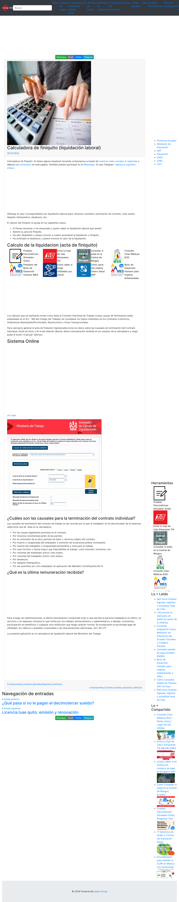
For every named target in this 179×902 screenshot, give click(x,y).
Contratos (27, 684)
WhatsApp (89, 164)
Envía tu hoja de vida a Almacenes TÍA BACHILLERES (166, 745)
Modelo (37, 684)
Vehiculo (57, 684)
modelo (118, 687)
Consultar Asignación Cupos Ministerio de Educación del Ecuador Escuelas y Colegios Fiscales (166, 635)
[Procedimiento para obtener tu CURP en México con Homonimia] (166, 873)
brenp (10, 7)
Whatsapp (61, 57)
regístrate (131, 161)
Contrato (108, 687)
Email (70, 57)
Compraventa (14, 684)
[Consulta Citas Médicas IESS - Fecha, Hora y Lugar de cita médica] (166, 734)
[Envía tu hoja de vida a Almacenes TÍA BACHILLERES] (166, 754)
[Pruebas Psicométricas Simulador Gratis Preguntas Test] (166, 825)
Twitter (78, 57)
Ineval (56, 2)
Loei (84, 2)
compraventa (96, 687)
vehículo (137, 687)
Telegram (88, 57)
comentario (25, 164)
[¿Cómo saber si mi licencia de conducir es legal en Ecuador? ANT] (166, 778)
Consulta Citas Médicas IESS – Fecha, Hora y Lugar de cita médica (165, 721)
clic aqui (11, 415)
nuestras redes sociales (111, 161)
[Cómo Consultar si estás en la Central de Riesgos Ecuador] (166, 801)
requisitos (127, 687)
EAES (160, 157)
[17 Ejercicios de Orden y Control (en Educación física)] (166, 849)
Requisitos (47, 684)
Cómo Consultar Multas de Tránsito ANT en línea (166, 683)
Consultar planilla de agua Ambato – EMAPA (166, 653)
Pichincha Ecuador (166, 140)
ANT (159, 150)
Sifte (144, 2)
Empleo (126, 2)
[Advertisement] (84, 35)
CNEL (160, 160)
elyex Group (100, 891)
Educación (162, 154)
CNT (159, 164)
